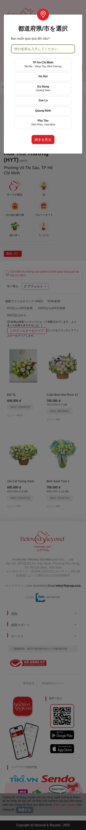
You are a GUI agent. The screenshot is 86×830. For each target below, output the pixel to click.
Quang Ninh (43, 110)
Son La (43, 100)
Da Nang (43, 88)
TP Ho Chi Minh (43, 64)
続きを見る (43, 139)
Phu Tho (43, 122)
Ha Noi (43, 76)
